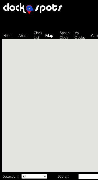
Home (7, 36)
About (23, 36)
